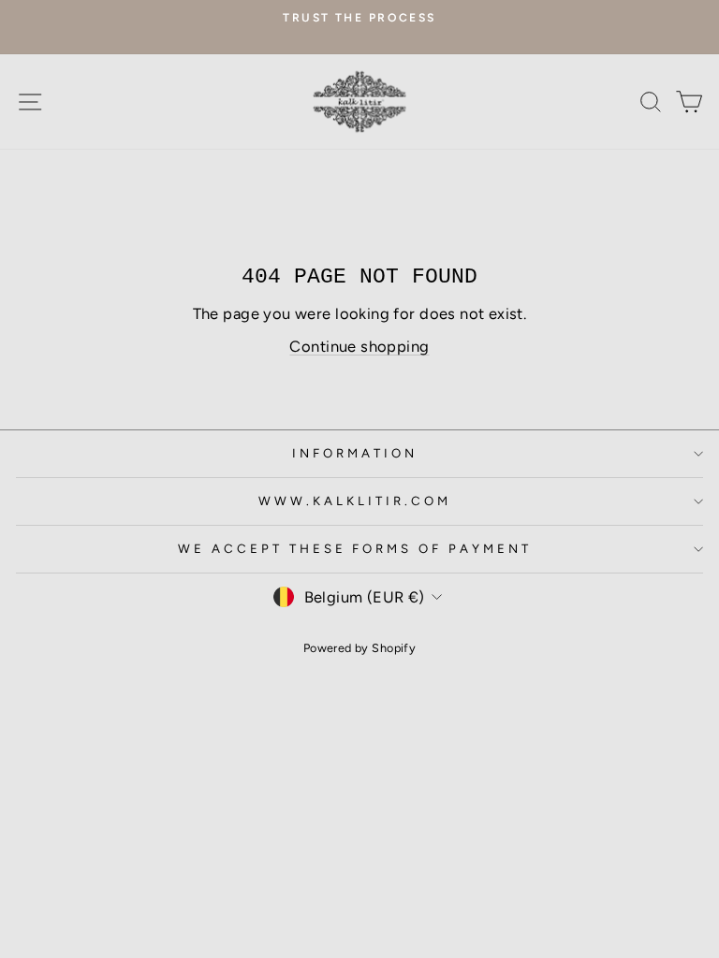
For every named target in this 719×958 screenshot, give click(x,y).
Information (355, 452)
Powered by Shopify (359, 648)
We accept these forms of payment (355, 548)
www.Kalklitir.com (354, 500)
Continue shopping (359, 346)
